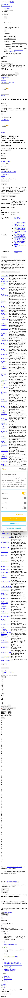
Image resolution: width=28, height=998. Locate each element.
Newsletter (6, 976)
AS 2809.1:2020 (5, 547)
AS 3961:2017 (4, 552)
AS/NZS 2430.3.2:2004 (20, 230)
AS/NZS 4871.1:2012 (4, 620)
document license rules (13, 881)
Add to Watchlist (5, 120)
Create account (8, 912)
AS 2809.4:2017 (5, 624)
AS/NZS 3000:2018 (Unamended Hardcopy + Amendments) (6, 634)
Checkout (5, 892)
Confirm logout (12, 36)
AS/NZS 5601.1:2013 (4, 576)
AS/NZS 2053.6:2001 (4, 400)
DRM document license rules (14, 867)
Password (15, 48)
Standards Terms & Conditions (11, 962)
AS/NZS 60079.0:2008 (4, 339)
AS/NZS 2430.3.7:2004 (20, 234)
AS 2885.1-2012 (5, 647)
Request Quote (4, 914)
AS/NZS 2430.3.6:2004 (20, 239)
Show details (19, 514)
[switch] (24, 498)
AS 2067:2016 (4, 598)
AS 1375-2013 (4, 630)
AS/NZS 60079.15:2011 (4, 612)
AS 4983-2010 (4, 608)
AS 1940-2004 (4, 329)
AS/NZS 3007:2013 (6, 652)
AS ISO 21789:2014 (6, 616)
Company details (8, 979)
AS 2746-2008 (4, 387)
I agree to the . (10, 881)
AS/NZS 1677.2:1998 (4, 314)
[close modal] (5, 31)
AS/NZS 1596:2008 (3, 465)
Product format (4, 706)
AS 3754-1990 (4, 461)
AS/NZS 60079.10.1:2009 (7, 82)
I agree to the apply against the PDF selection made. (13, 867)
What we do (7, 977)
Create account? (11, 51)
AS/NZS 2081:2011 (6, 537)
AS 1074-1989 (4, 354)
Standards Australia (5, 161)
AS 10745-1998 (5, 358)
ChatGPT (4, 672)
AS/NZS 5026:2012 (6, 587)
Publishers (3, 80)
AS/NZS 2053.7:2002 (4, 307)
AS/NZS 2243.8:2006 (4, 423)
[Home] (6, 6)
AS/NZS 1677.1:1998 (4, 310)
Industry (4, 664)
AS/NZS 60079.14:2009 (4, 641)
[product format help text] (9, 706)
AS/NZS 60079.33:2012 (4, 532)
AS (1, 81)
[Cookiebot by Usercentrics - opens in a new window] (19, 469)
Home (2, 78)
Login (5, 51)
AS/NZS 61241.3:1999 (4, 295)
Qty (1, 716)
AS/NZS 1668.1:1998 (4, 350)
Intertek (5, 980)
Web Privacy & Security (10, 969)
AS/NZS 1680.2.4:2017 (4, 602)
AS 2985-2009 (4, 561)
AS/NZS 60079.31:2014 (4, 593)
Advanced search (5, 77)
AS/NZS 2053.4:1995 (4, 407)
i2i (1, 4)
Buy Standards (7, 8)
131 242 (12, 2)
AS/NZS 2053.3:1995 (4, 367)
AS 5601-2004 (4, 281)
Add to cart (5, 181)
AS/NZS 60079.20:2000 (4, 318)
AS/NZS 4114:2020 (6, 572)
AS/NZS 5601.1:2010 (4, 605)
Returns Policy (7, 966)
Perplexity (10, 672)
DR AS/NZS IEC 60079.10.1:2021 (18, 251)
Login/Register (9, 38)
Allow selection (14, 523)
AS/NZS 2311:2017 (6, 657)
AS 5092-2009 (4, 569)
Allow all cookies (14, 519)
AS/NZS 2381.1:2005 (4, 324)
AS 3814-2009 (4, 276)
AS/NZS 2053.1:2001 (4, 427)
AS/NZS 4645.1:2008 (4, 279)
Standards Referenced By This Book (10, 272)
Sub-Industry (5, 668)
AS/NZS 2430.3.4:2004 (20, 227)
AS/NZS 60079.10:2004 (20, 228)
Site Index (6, 981)
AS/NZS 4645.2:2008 (4, 455)
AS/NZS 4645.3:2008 (4, 442)
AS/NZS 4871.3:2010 (4, 628)
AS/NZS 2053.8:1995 (4, 344)
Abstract (4, 184)
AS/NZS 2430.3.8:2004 (20, 237)
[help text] (2, 114)
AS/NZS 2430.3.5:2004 (20, 235)
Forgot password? (18, 50)
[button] (3, 677)
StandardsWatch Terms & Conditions (13, 965)
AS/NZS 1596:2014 (6, 660)
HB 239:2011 (4, 555)
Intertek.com (5, 4)
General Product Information (8, 196)
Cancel (5, 36)
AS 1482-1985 (4, 451)
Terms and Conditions (9, 970)
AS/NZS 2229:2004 (3, 411)
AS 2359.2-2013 (5, 590)
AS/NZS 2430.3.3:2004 (20, 241)
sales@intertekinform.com (10, 944)
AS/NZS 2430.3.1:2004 (20, 238)
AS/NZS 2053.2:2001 (4, 301)
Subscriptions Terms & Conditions (12, 963)
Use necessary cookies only (14, 528)
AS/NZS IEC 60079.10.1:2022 (8, 172)
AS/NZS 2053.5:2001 (4, 437)
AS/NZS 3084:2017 (6, 581)
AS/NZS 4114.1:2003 (4, 419)
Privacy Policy (7, 967)
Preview (3, 95)
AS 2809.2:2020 (5, 542)
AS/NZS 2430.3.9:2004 (20, 225)
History (4, 257)
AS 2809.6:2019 (5, 566)
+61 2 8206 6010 (13, 956)
